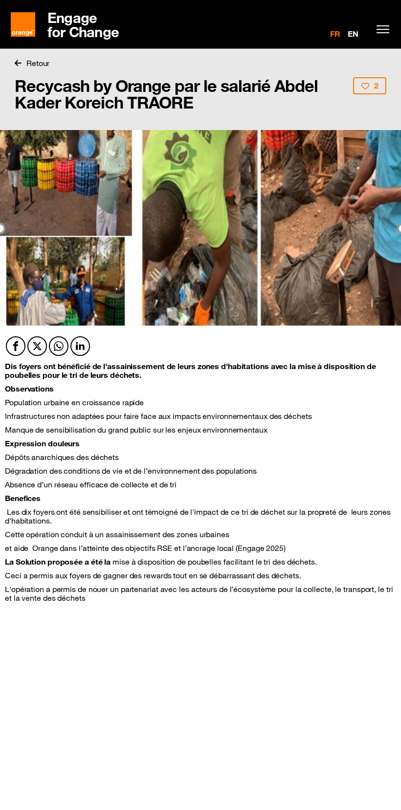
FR (335, 34)
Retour (37, 63)
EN (353, 34)
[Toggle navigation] (380, 29)
